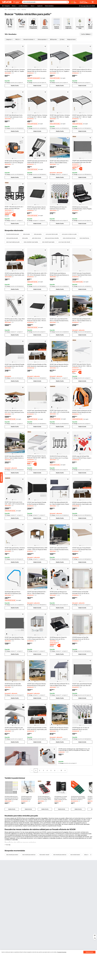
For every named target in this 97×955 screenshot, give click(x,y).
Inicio (6, 9)
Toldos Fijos (23, 9)
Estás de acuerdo (89, 952)
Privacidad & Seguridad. (61, 952)
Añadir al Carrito (15, 85)
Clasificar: (83, 34)
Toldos (18, 9)
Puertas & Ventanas (12, 9)
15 (61, 770)
